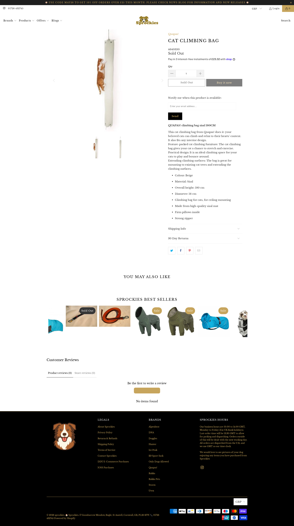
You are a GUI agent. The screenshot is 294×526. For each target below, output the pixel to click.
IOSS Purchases (106, 467)
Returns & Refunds (107, 438)
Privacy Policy (105, 432)
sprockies (59, 515)
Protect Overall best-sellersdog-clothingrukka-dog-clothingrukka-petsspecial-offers (148, 321)
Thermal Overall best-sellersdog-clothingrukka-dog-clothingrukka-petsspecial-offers (181, 321)
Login (276, 8)
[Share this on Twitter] (171, 250)
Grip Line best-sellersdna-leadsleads (114, 316)
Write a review (147, 390)
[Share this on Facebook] (180, 250)
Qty (170, 66)
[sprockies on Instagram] (4, 8)
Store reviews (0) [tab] (85, 373)
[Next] (162, 80)
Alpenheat (154, 426)
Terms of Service (106, 450)
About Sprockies (106, 426)
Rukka (152, 473)
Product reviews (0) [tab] (60, 373)
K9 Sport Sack (156, 456)
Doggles (153, 438)
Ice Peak (153, 450)
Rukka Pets (154, 479)
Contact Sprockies (107, 456)
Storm (152, 485)
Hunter (152, 444)
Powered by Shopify (64, 518)
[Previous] (54, 80)
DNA (151, 432)
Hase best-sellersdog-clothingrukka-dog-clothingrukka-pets (214, 321)
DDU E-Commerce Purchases (113, 461)
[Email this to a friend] (198, 250)
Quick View (148, 336)
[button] (10, 21)
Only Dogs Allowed (159, 461)
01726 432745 (15, 8)
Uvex (151, 490)
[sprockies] (147, 21)
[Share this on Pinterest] (189, 250)
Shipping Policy (106, 444)
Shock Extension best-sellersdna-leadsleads (81, 316)
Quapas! (173, 34)
